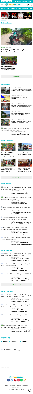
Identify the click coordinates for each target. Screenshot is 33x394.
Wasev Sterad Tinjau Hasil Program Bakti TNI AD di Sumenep (8, 169)
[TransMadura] (13, 4)
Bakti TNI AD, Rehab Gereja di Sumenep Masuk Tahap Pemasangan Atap (21, 243)
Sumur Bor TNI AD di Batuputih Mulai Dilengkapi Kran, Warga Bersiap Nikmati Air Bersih (8, 154)
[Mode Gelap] (28, 4)
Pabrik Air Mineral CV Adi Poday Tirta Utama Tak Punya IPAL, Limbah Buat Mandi (20, 114)
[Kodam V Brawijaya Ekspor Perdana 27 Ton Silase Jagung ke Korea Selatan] (5, 122)
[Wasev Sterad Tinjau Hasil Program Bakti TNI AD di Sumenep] (8, 162)
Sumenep (5, 341)
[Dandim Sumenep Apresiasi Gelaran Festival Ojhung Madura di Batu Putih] (16, 129)
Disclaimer (25, 385)
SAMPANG (25, 341)
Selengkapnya (16, 76)
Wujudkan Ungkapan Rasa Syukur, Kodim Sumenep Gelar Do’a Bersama (21, 89)
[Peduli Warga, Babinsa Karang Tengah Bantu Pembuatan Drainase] (16, 36)
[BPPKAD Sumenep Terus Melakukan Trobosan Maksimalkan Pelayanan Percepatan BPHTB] (5, 106)
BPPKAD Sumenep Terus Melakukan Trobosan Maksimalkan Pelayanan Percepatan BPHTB (21, 106)
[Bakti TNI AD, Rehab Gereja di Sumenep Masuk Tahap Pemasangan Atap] (16, 239)
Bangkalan (5, 345)
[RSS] (24, 380)
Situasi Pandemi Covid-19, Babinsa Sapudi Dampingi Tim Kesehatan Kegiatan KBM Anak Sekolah (8, 68)
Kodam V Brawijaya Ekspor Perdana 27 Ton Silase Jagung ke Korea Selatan (21, 122)
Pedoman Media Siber (17, 387)
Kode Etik (12, 385)
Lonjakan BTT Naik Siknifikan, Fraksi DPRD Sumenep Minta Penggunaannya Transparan (20, 233)
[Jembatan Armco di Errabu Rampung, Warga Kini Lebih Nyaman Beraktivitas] (25, 147)
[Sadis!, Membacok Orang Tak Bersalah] (5, 98)
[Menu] (2, 4)
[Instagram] (18, 380)
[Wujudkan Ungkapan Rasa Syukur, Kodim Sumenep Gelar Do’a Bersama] (5, 90)
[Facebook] (8, 380)
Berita (3, 47)
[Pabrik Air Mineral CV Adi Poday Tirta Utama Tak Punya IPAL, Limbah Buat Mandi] (5, 114)
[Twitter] (11, 380)
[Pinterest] (15, 380)
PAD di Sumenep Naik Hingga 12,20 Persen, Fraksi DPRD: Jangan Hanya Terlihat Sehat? (24, 169)
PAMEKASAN (14, 341)
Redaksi (19, 385)
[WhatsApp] (21, 380)
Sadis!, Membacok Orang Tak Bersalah (19, 97)
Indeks (6, 385)
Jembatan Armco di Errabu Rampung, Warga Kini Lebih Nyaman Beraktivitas (24, 154)
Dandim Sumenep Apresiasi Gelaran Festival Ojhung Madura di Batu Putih (21, 133)
